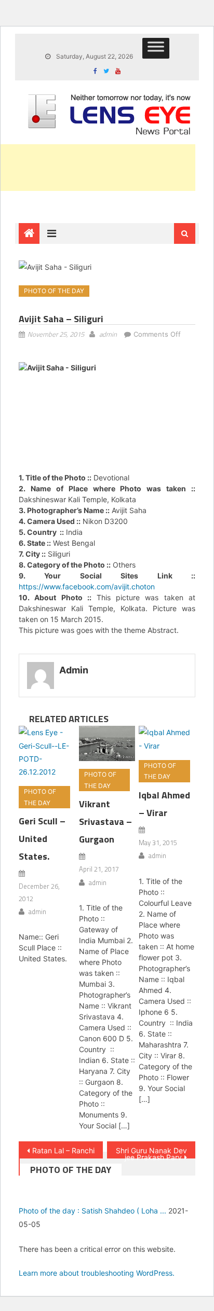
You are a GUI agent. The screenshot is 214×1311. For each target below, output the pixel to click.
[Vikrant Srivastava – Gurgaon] (107, 743)
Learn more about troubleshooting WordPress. (97, 1272)
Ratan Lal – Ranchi (63, 1150)
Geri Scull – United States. (42, 838)
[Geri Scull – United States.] (47, 752)
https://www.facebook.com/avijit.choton (87, 586)
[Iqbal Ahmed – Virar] (167, 739)
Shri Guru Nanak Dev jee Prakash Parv (151, 1152)
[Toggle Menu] (156, 48)
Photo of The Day (54, 291)
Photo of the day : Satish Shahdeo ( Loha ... (92, 1210)
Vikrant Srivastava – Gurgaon (105, 821)
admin (108, 334)
